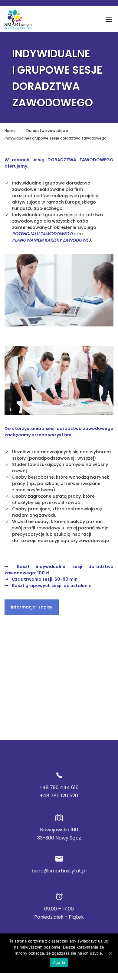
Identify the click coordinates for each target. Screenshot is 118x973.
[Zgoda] (110, 953)
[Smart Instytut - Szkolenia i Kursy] (18, 20)
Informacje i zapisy (31, 607)
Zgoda (59, 962)
